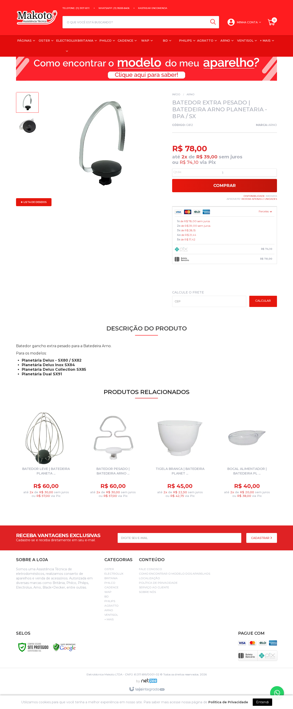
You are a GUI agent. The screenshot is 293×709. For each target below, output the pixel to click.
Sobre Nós (147, 592)
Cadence (111, 587)
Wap (107, 592)
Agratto (111, 605)
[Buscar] (213, 22)
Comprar (224, 185)
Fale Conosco (150, 569)
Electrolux (113, 573)
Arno (190, 94)
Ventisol (111, 614)
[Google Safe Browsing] (64, 647)
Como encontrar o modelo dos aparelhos (174, 573)
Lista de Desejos (35, 202)
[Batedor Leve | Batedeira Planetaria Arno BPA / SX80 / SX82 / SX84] (46, 456)
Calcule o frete (188, 292)
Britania (111, 578)
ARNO (272, 125)
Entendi (262, 702)
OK (263, 301)
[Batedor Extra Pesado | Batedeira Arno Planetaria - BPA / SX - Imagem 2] (27, 126)
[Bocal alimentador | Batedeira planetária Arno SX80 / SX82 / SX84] (247, 456)
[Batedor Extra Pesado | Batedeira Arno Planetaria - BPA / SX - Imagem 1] (27, 103)
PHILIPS (109, 601)
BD (106, 596)
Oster (109, 569)
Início (176, 94)
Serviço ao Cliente (154, 587)
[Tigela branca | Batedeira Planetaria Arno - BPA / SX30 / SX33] (180, 456)
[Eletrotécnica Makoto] (37, 17)
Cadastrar (260, 538)
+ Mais (109, 619)
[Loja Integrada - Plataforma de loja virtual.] (146, 689)
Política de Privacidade (158, 582)
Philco (109, 582)
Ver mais (49, 489)
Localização (149, 578)
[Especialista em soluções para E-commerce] (149, 683)
